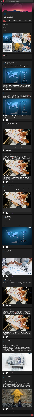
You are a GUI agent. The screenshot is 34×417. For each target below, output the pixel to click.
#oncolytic (29, 95)
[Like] (3, 89)
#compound (14, 312)
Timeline (4, 20)
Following (25, 20)
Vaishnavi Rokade (8, 62)
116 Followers (6, 25)
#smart (13, 66)
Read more (4, 352)
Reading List (9, 20)
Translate (10, 63)
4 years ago (6, 124)
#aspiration (7, 188)
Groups (20, 20)
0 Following (6, 24)
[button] (19, 1)
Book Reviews (15, 20)
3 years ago (6, 63)
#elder (13, 157)
